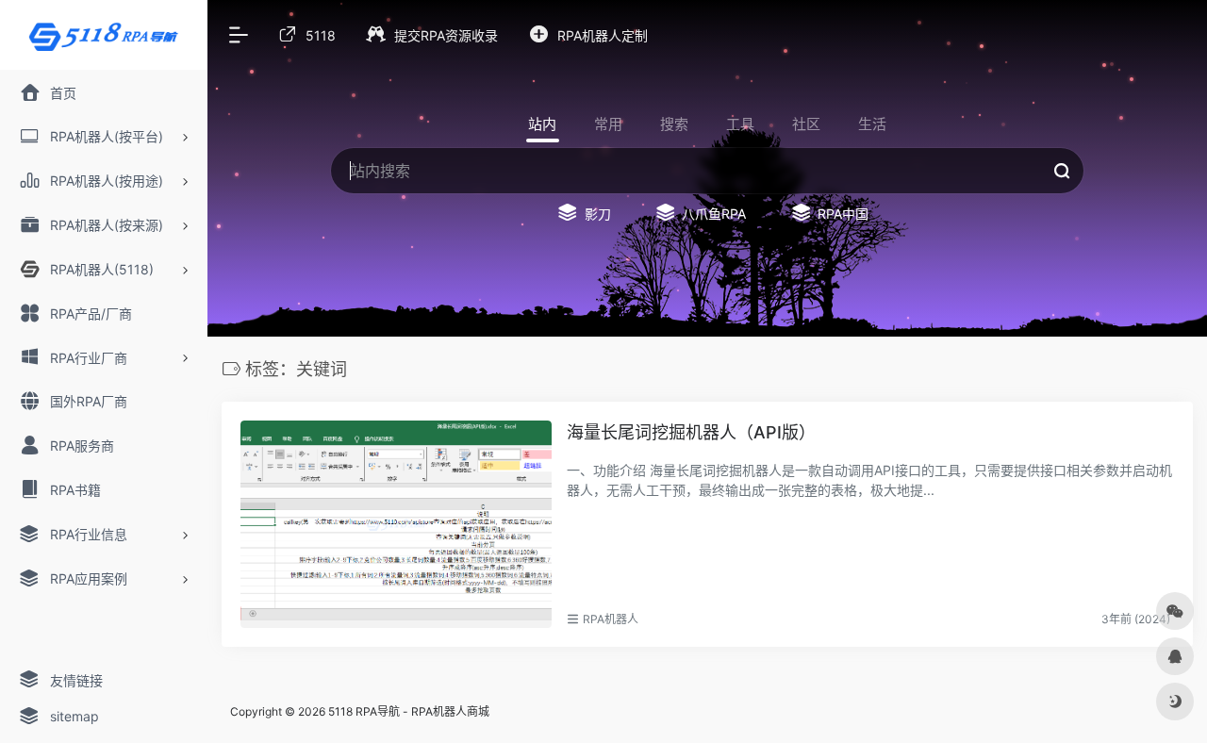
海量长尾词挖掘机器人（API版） (691, 432)
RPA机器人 (610, 619)
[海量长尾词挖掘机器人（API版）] (396, 524)
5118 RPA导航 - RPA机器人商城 (408, 711)
